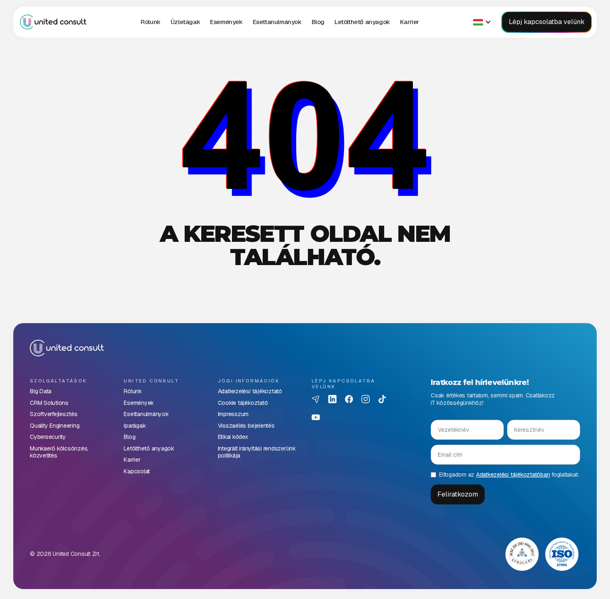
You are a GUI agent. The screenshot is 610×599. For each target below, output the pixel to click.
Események (226, 22)
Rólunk (151, 22)
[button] (185, 22)
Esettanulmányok (277, 22)
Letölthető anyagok (362, 22)
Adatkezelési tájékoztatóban (513, 474)
